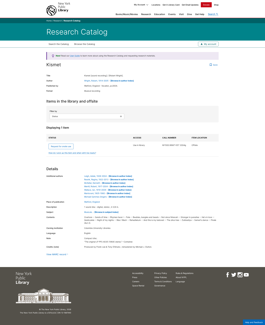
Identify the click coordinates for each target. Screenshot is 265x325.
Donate (206, 5)
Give (189, 14)
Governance (159, 285)
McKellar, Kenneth (92, 183)
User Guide (75, 56)
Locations (156, 5)
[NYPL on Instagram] (240, 275)
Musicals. (88, 212)
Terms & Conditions (163, 281)
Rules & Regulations (184, 273)
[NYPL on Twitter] (233, 275)
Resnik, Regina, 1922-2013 (96, 179)
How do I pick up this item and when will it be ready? (72, 153)
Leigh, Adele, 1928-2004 (95, 176)
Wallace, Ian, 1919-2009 (95, 190)
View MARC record (56, 254)
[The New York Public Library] (58, 9)
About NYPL (181, 277)
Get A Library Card (171, 5)
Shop (216, 5)
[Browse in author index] (122, 80)
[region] (132, 145)
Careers (135, 281)
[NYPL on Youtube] (246, 275)
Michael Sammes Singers (95, 197)
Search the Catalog (59, 44)
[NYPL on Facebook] (227, 275)
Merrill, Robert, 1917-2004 (96, 186)
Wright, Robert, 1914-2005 (96, 80)
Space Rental (138, 285)
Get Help (199, 14)
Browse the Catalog (84, 44)
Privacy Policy (160, 273)
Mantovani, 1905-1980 (94, 193)
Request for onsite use (61, 146)
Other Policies (160, 277)
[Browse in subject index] (106, 212)
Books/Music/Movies (127, 14)
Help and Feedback (254, 322)
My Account (139, 4)
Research (146, 14)
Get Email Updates (190, 5)
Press (134, 277)
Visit (181, 14)
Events (172, 14)
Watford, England (92, 202)
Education (159, 14)
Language (180, 281)
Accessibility (137, 273)
